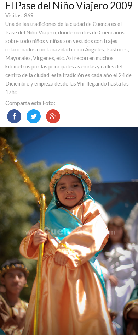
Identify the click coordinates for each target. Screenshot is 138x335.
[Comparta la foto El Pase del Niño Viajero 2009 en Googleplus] (53, 116)
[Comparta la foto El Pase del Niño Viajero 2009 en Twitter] (34, 116)
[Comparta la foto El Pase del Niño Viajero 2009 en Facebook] (14, 116)
